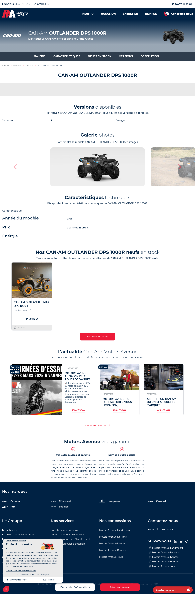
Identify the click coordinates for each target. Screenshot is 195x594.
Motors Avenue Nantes (112, 543)
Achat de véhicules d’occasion (68, 543)
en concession (106, 474)
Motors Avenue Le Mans (113, 536)
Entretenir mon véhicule (65, 530)
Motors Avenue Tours (111, 557)
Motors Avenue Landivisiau (114, 530)
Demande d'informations (75, 587)
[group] (97, 166)
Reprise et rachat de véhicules (68, 534)
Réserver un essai (120, 587)
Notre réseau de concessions (18, 534)
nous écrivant (135, 474)
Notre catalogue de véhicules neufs (71, 539)
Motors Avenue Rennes (112, 550)
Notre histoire (10, 530)
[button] (179, 167)
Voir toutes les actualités (97, 425)
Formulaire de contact (160, 529)
